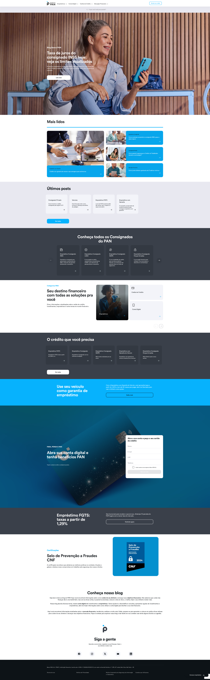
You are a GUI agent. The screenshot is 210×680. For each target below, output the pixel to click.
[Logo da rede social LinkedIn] (131, 654)
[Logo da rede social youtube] (118, 654)
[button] (196, 675)
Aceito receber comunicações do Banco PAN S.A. (146, 467)
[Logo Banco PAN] (51, 3)
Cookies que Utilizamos (142, 672)
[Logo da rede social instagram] (92, 654)
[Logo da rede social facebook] (79, 654)
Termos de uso (51, 672)
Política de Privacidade (82, 672)
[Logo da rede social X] (105, 654)
